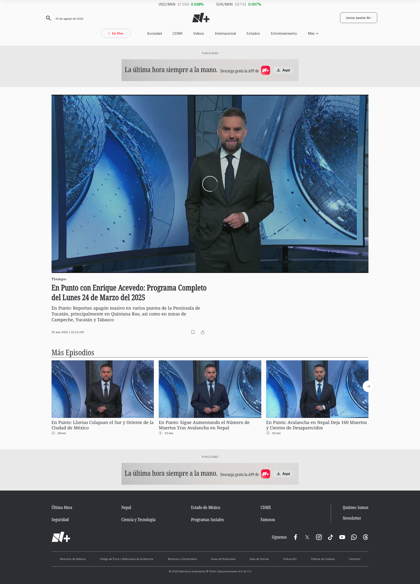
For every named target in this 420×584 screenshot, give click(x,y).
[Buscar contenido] (47, 18)
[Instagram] (319, 537)
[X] (307, 537)
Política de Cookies (323, 559)
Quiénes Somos (355, 507)
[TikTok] (330, 537)
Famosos (268, 519)
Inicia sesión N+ (358, 18)
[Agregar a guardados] (193, 332)
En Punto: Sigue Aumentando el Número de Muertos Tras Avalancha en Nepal (204, 425)
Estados (253, 33)
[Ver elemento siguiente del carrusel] (368, 386)
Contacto (354, 559)
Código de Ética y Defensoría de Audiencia (126, 559)
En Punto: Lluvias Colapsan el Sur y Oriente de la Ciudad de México (103, 425)
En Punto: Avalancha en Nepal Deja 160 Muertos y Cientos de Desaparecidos (316, 425)
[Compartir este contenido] (203, 332)
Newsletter (352, 518)
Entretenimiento (284, 33)
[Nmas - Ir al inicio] (201, 18)
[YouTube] (342, 537)
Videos (198, 33)
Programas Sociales (207, 519)
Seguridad (60, 519)
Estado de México (205, 507)
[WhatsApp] (354, 537)
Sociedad (154, 33)
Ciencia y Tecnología (138, 519)
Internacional (225, 33)
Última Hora (62, 507)
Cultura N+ (290, 559)
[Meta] (295, 537)
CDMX (178, 33)
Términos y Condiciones (182, 559)
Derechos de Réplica (73, 559)
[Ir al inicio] (61, 537)
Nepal (126, 507)
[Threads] (365, 537)
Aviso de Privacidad (223, 559)
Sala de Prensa (259, 559)
